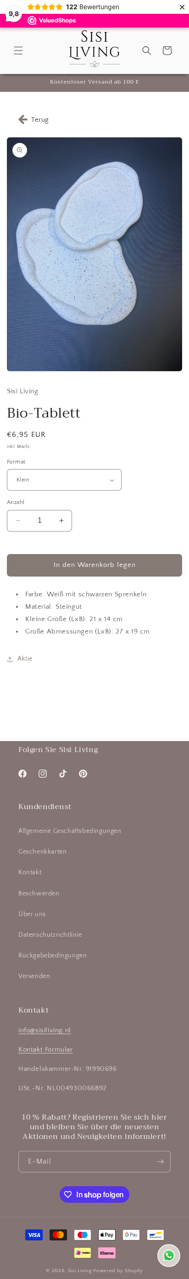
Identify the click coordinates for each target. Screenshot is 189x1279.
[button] (18, 50)
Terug (40, 120)
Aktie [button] (25, 658)
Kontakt (29, 872)
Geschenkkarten (42, 851)
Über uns (32, 914)
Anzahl (15, 502)
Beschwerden (39, 893)
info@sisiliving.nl (44, 1030)
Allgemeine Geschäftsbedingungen (70, 831)
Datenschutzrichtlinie (50, 935)
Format (16, 461)
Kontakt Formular (45, 1049)
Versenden (34, 976)
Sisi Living (80, 1270)
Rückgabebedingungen (52, 955)
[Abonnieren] (160, 1161)
